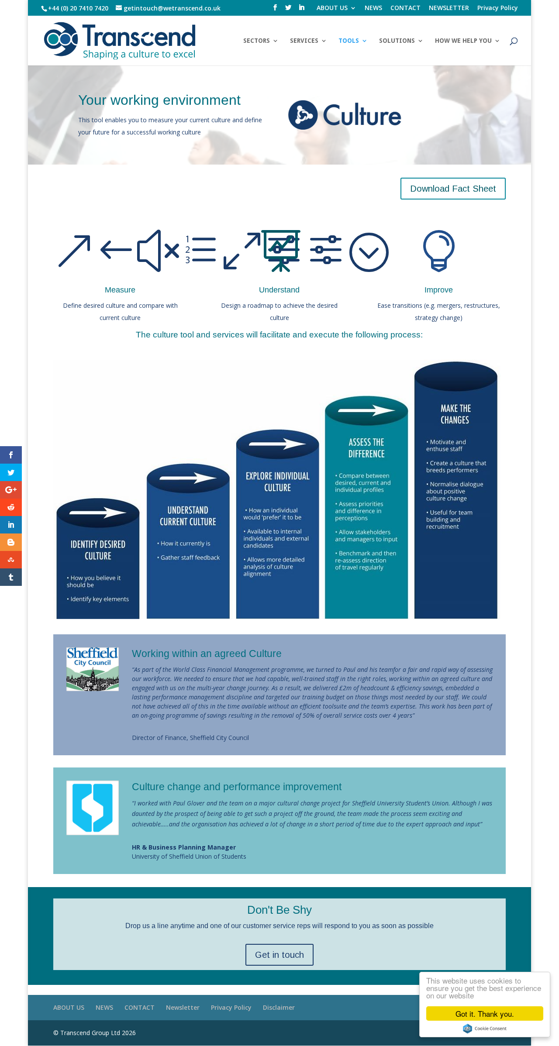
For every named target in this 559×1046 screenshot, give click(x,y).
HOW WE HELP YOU (463, 41)
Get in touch (279, 955)
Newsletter (183, 1007)
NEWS (373, 8)
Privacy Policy (497, 8)
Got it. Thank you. (484, 1013)
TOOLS (348, 41)
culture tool (173, 334)
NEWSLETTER (449, 8)
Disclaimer (279, 1007)
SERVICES (304, 41)
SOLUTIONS (397, 41)
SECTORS (256, 41)
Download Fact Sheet (453, 188)
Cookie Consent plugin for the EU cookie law (485, 1028)
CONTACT (405, 8)
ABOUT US (332, 8)
